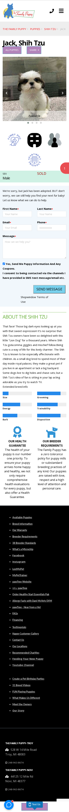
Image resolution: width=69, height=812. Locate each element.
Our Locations (19, 646)
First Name (11, 209)
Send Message (49, 289)
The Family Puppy (14, 29)
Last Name (45, 209)
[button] (61, 10)
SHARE (34, 50)
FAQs (15, 613)
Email (7, 222)
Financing (17, 620)
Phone (42, 222)
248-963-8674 (16, 762)
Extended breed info (15, 386)
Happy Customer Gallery (25, 634)
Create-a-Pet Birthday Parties (28, 679)
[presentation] (7, 93)
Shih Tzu (50, 29)
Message (9, 236)
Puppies (35, 29)
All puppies (12, 50)
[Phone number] (52, 11)
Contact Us (18, 640)
